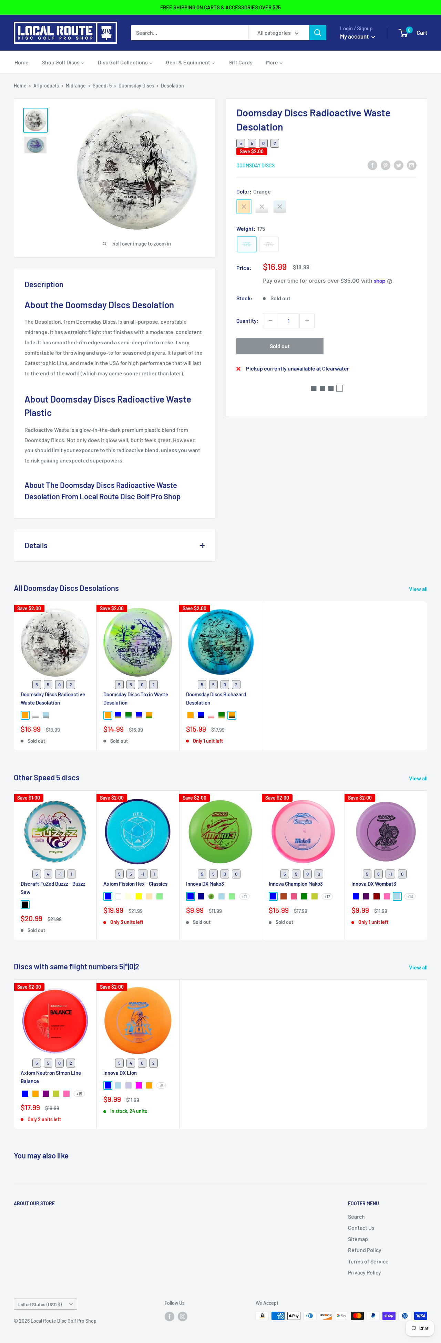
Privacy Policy (364, 1272)
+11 (244, 896)
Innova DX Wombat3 (373, 884)
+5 (161, 1085)
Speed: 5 (102, 86)
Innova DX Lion (120, 1073)
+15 (79, 1093)
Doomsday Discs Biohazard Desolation (216, 698)
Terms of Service (368, 1261)
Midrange (76, 86)
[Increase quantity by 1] (307, 320)
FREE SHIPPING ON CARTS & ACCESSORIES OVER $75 (220, 7)
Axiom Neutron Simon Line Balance (51, 1077)
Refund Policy (364, 1250)
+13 (410, 896)
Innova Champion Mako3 (296, 884)
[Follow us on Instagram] (182, 1316)
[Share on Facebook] (372, 164)
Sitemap (358, 1239)
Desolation (172, 86)
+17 (327, 896)
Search (356, 1216)
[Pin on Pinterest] (385, 164)
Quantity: (247, 320)
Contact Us (361, 1227)
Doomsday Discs (136, 86)
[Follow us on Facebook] (169, 1316)
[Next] (427, 865)
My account (355, 36)
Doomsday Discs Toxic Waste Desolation (135, 698)
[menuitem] (21, 61)
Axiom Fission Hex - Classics (135, 884)
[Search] (317, 32)
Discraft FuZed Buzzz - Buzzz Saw (53, 888)
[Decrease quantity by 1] (270, 320)
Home (20, 86)
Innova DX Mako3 (205, 884)
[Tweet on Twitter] (398, 164)
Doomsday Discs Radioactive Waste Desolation (53, 698)
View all (419, 588)
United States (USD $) (40, 1304)
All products (46, 86)
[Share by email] (412, 164)
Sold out (280, 346)
